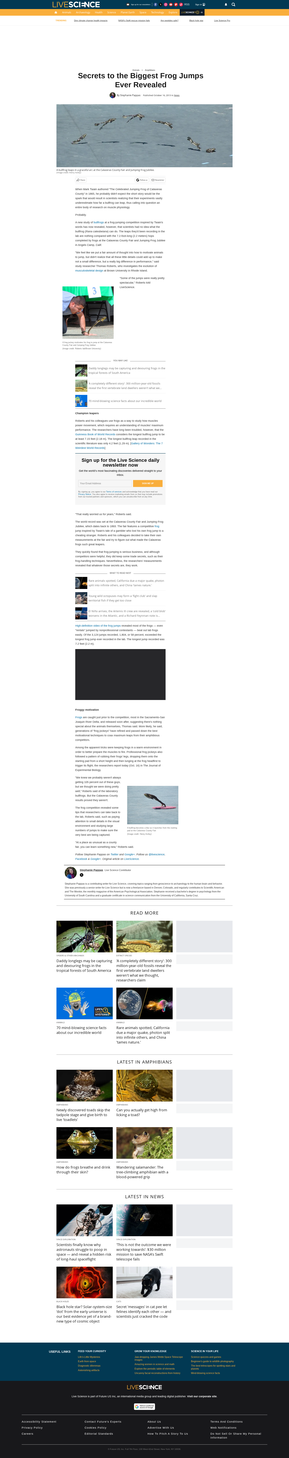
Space (143, 12)
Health (99, 12)
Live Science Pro (222, 20)
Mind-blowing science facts (205, 1373)
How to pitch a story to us (168, 1433)
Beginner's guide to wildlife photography (212, 1361)
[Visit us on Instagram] (166, 4)
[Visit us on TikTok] (181, 4)
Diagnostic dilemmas (89, 1365)
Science (111, 12)
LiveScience (131, 858)
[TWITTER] (82, 875)
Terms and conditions (226, 1421)
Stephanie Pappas (130, 95)
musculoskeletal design (89, 270)
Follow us (144, 180)
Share (82, 180)
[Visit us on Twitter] (160, 4)
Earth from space (87, 1361)
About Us (154, 1421)
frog (157, 526)
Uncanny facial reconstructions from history (157, 1373)
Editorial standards (99, 1433)
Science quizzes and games (206, 1357)
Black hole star (196, 20)
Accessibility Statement (39, 1421)
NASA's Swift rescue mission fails (134, 20)
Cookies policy (96, 1427)
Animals (66, 12)
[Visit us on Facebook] (155, 4)
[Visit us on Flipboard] (176, 4)
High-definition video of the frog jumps (98, 625)
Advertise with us (161, 1427)
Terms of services (114, 492)
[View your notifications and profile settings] (226, 5)
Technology (157, 12)
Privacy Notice (84, 494)
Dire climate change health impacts (90, 20)
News (177, 95)
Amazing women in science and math (154, 1364)
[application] (120, 674)
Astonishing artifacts (88, 1370)
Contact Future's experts (103, 1421)
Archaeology (83, 12)
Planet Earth (128, 12)
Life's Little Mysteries (89, 1357)
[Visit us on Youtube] (171, 4)
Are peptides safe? (170, 20)
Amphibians (150, 70)
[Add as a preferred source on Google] (144, 1406)
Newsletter (159, 180)
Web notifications (223, 1427)
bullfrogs (99, 222)
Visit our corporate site (202, 1396)
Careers (27, 1433)
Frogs (78, 717)
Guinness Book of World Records (95, 434)
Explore (173, 12)
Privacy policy (32, 1427)
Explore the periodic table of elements (155, 1368)
